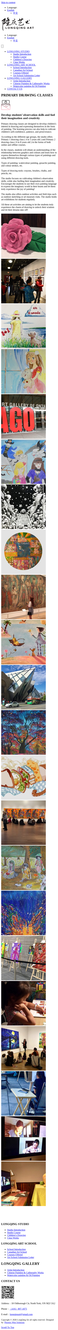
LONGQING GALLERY (19, 78)
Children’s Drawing (22, 59)
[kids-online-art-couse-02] (23, 1205)
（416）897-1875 (18, 1309)
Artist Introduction (21, 81)
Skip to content (8, 2)
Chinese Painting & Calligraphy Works (31, 83)
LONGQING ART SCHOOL (21, 65)
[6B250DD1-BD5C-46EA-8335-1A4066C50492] (23, 302)
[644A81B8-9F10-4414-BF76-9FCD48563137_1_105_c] (23, 528)
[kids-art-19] (23, 979)
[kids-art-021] (23, 1070)
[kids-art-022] (23, 1115)
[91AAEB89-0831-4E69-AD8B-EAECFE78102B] (23, 438)
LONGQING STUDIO (18, 51)
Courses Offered (21, 73)
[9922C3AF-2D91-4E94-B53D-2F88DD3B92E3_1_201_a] (23, 618)
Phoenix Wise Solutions (14, 1322)
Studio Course (19, 57)
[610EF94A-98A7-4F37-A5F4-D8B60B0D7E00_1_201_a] (23, 483)
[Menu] (2, 46)
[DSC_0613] (23, 889)
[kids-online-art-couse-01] (23, 1160)
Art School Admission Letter (26, 75)
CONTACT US (14, 89)
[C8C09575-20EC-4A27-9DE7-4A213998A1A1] (23, 799)
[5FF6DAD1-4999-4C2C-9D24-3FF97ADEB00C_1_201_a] (23, 257)
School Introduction (22, 67)
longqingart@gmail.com (21, 1314)
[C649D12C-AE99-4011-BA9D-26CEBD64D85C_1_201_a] (23, 844)
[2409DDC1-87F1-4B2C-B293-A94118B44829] (23, 573)
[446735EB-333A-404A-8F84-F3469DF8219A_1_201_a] (23, 708)
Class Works (19, 62)
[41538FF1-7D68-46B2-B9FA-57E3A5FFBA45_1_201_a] (23, 663)
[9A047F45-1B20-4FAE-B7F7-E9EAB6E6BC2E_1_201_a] (23, 393)
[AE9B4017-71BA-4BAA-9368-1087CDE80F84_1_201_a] (23, 754)
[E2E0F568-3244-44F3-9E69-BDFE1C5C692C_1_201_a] (23, 934)
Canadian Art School (23, 70)
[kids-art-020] (23, 1024)
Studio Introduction (22, 54)
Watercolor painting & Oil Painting (29, 86)
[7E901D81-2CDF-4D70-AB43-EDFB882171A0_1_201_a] (23, 347)
